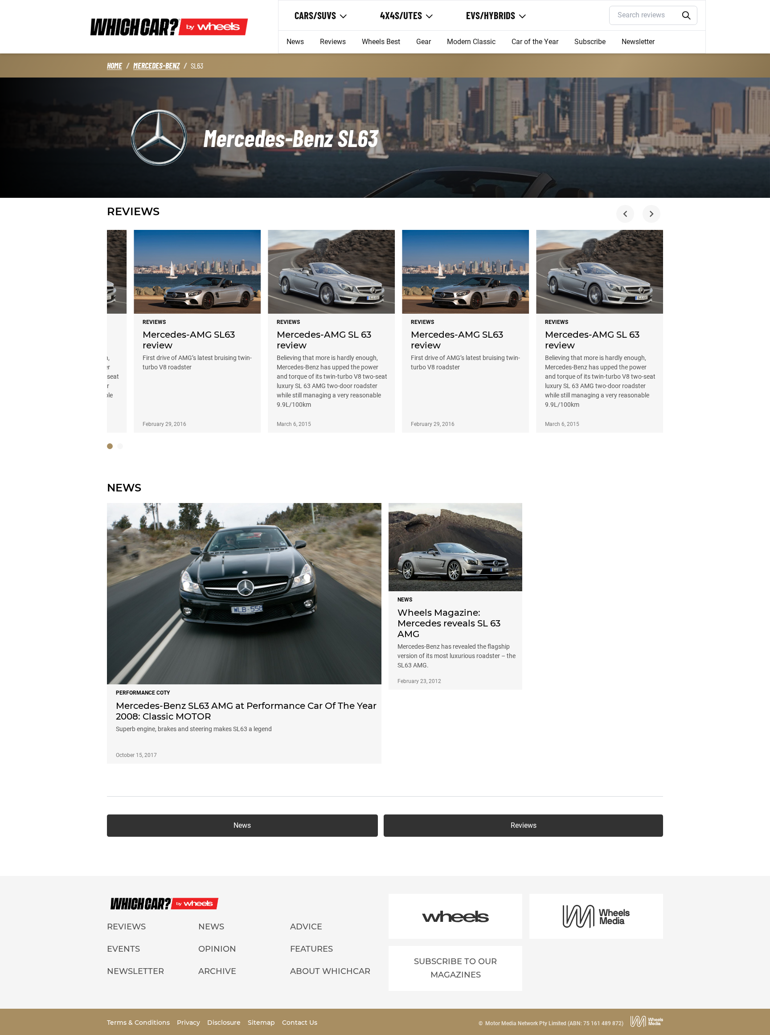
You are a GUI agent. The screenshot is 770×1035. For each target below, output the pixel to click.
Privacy (189, 1023)
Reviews (333, 41)
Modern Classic (471, 41)
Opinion (217, 949)
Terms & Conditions (139, 1023)
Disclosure (224, 1023)
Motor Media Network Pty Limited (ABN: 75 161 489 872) (554, 1023)
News (295, 41)
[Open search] (687, 15)
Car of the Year (535, 41)
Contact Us (299, 1023)
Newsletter (638, 41)
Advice (306, 927)
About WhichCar (330, 971)
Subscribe (590, 41)
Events (123, 949)
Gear (423, 41)
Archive (217, 971)
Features (311, 949)
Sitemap (262, 1023)
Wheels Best (381, 41)
